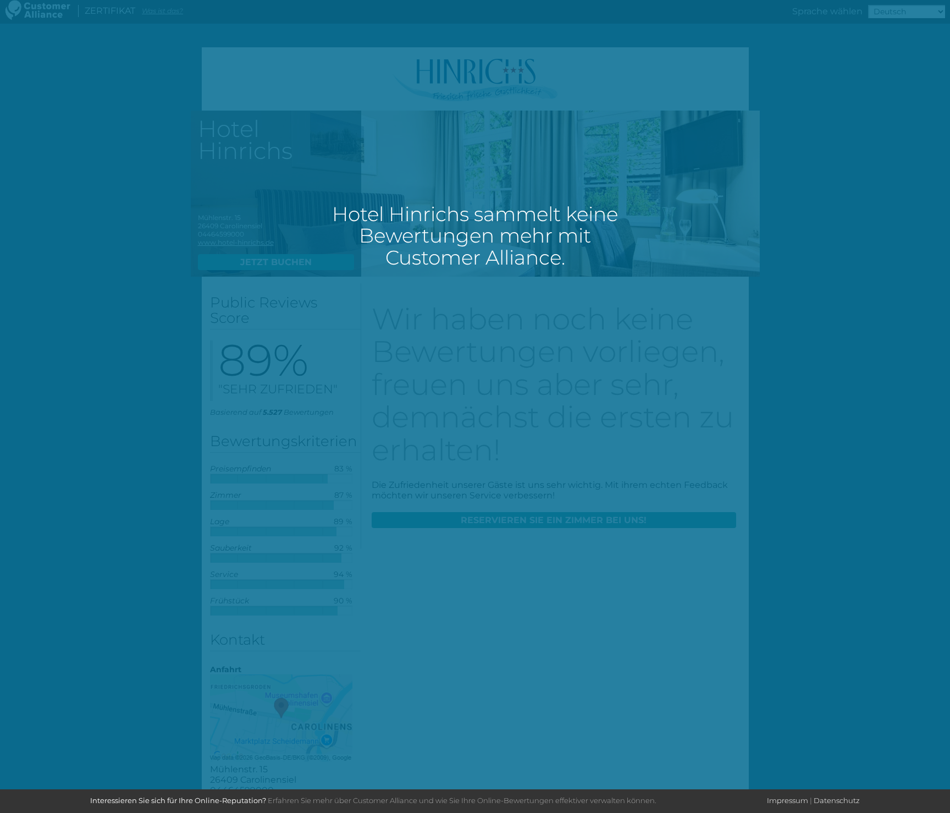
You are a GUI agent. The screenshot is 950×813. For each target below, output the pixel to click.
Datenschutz (837, 800)
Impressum (787, 800)
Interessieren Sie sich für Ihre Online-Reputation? (178, 800)
